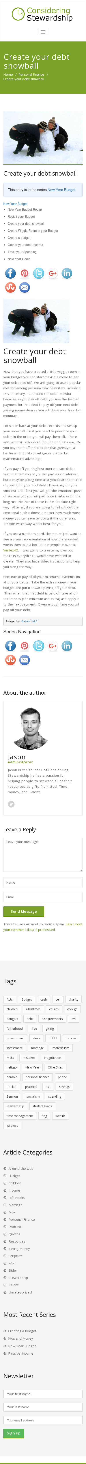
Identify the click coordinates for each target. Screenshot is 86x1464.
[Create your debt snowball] (43, 138)
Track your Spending (22, 251)
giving (50, 1028)
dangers (12, 1019)
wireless (12, 1125)
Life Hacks (17, 1197)
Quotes (14, 1234)
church (54, 1009)
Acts (10, 999)
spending (54, 1096)
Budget (26, 999)
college (72, 1009)
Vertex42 (10, 550)
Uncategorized (20, 1292)
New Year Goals (19, 259)
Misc (12, 1212)
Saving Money (19, 1248)
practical (31, 1087)
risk (48, 1087)
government (15, 1038)
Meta (10, 1057)
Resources (17, 1241)
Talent (14, 1285)
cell (58, 999)
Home (8, 74)
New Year (32, 1067)
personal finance (37, 1077)
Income (14, 1190)
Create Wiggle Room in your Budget (33, 230)
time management (20, 1116)
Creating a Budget (22, 1331)
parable (12, 1077)
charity (73, 999)
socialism (33, 1096)
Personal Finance (31, 74)
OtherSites (55, 1067)
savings (64, 1087)
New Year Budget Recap (25, 209)
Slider (13, 1270)
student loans (42, 1106)
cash (43, 999)
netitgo (12, 1067)
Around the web (21, 1168)
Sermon (12, 1096)
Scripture (16, 1256)
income (71, 1038)
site (12, 1263)
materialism (60, 1048)
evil (73, 1019)
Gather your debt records (25, 244)
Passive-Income (20, 1353)
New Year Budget (61, 189)
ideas (36, 1038)
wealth (60, 1116)
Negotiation (52, 1057)
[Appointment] (43, 13)
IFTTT (53, 1038)
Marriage (16, 1205)
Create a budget (19, 237)
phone (62, 1077)
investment (14, 1048)
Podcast (15, 1226)
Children (15, 1183)
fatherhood (15, 1028)
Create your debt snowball (40, 173)
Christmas (33, 1009)
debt (30, 1019)
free (34, 1028)
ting (44, 1116)
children (12, 1009)
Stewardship (15, 1106)
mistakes (29, 1057)
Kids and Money (20, 1338)
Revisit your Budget (21, 216)
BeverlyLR (29, 621)
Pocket (12, 1087)
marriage (37, 1048)
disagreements (52, 1019)
